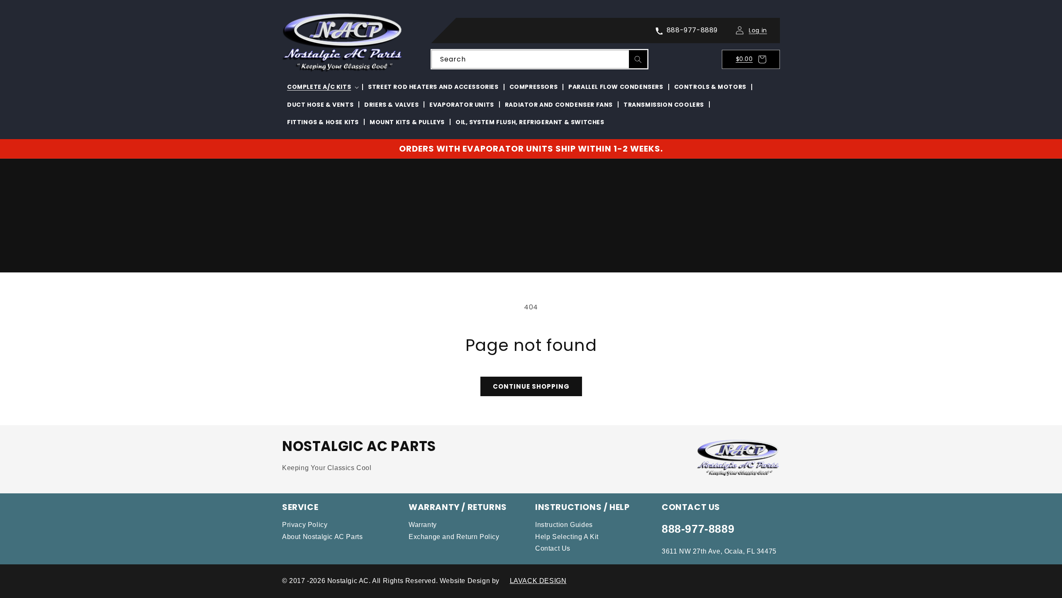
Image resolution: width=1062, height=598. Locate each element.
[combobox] (539, 59)
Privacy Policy (304, 524)
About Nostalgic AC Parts (322, 536)
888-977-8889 (698, 529)
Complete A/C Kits (319, 87)
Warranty (423, 524)
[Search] (638, 59)
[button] (753, 59)
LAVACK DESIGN (538, 580)
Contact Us (552, 548)
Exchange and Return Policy (454, 536)
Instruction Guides (564, 524)
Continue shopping (531, 386)
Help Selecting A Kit (567, 536)
